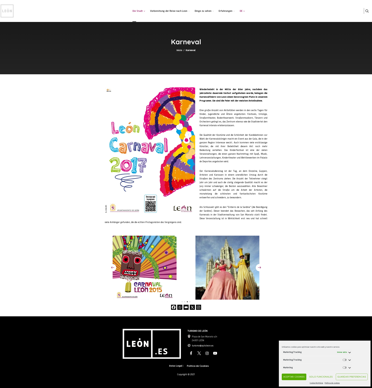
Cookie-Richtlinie (316, 383)
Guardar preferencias (351, 376)
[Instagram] (198, 307)
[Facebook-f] (191, 353)
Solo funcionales (321, 376)
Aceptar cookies (294, 376)
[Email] (186, 307)
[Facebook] (173, 307)
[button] (366, 11)
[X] (192, 307)
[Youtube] (215, 353)
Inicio (179, 50)
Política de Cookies (198, 365)
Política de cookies (332, 383)
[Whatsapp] (180, 307)
